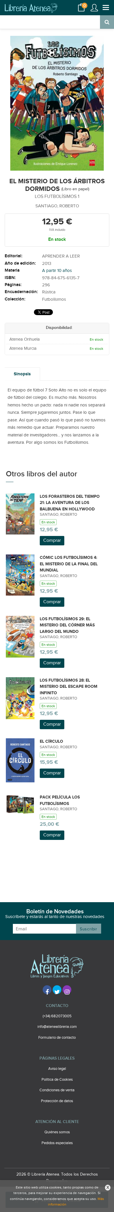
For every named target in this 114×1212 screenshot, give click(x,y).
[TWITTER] (57, 989)
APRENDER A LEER (61, 256)
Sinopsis (22, 374)
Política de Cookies (57, 1079)
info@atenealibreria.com (57, 1026)
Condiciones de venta (57, 1090)
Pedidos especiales (57, 1143)
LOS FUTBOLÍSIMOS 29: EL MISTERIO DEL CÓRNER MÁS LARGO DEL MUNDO (67, 625)
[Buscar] (107, 22)
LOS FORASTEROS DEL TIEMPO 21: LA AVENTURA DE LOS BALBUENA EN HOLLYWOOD (70, 503)
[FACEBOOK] (47, 989)
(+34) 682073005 (57, 1016)
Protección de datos (57, 1101)
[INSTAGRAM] (67, 989)
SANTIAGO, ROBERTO (57, 206)
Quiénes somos (57, 1132)
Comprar (52, 540)
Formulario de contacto (57, 1037)
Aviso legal (57, 1068)
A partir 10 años (57, 270)
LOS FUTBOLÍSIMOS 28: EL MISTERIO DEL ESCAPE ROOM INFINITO (68, 686)
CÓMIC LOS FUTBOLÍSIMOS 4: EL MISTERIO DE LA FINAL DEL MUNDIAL (69, 564)
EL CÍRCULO (51, 741)
